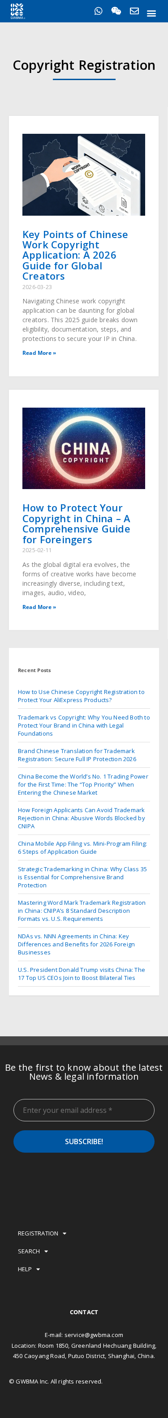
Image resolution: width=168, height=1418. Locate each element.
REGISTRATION (38, 1233)
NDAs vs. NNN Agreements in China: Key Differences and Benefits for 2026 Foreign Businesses (76, 944)
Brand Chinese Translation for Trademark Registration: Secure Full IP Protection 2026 (77, 755)
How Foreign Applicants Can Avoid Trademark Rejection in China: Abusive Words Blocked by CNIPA (81, 818)
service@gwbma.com (94, 1335)
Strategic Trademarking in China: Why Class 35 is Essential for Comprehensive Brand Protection (82, 877)
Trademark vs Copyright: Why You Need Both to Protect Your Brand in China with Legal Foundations (84, 725)
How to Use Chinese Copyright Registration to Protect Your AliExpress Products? (81, 696)
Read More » (39, 353)
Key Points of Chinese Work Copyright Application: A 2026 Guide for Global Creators (75, 255)
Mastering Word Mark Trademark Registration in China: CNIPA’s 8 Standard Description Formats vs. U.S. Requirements (82, 910)
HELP (25, 1269)
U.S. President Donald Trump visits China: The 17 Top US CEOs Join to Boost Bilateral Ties (81, 974)
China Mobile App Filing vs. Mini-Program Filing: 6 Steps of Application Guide (82, 847)
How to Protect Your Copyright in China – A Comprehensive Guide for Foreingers (76, 523)
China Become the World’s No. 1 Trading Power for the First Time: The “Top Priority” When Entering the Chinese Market (83, 784)
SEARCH (29, 1251)
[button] (151, 12)
